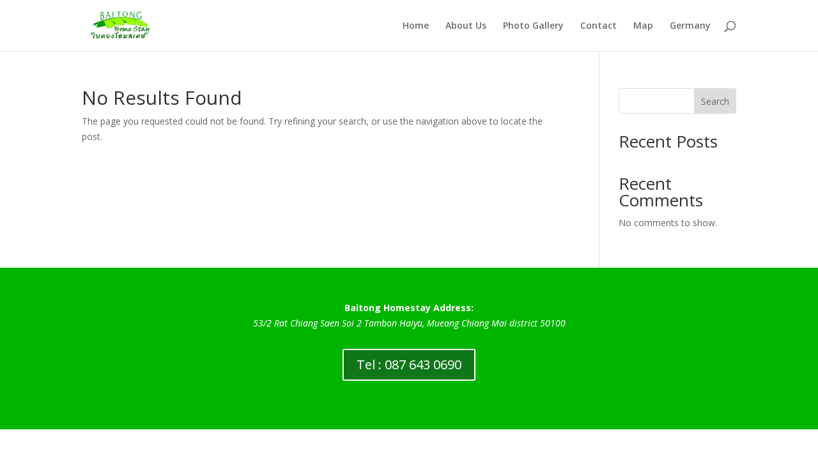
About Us (465, 26)
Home (416, 26)
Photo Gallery (533, 26)
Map (643, 26)
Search (715, 101)
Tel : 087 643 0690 (409, 364)
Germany (690, 26)
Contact (598, 26)
